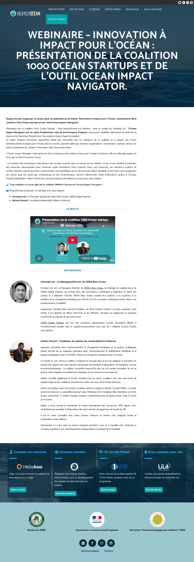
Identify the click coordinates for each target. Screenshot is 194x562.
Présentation (56, 9)
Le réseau (94, 9)
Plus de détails (153, 490)
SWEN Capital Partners (52, 323)
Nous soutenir (153, 9)
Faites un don (18, 490)
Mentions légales (90, 551)
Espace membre (56, 19)
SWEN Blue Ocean (93, 288)
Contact (108, 551)
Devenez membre (65, 493)
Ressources (132, 9)
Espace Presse (113, 9)
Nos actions (77, 9)
